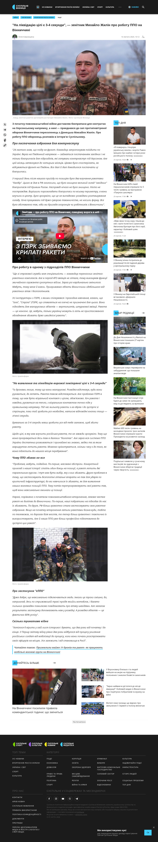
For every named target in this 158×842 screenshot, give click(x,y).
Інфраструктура (130, 767)
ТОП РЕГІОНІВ (26, 17)
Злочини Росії (104, 780)
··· (119, 7)
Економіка (52, 763)
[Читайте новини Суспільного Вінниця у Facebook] (49, 798)
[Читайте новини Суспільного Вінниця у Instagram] (56, 798)
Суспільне (80, 812)
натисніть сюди (81, 814)
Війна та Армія (79, 784)
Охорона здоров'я (81, 767)
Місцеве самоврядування (81, 775)
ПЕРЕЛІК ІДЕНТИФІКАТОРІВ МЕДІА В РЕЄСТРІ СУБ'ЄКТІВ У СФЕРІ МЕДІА (26, 829)
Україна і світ (88, 7)
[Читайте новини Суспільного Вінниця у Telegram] (76, 798)
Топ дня (126, 784)
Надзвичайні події (132, 763)
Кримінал (102, 759)
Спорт (100, 7)
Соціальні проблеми (133, 780)
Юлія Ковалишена (26, 37)
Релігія (75, 780)
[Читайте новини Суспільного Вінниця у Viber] (69, 798)
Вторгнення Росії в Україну (67, 7)
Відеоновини (104, 784)
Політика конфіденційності (26, 814)
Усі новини (47, 7)
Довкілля (51, 767)
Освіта (75, 763)
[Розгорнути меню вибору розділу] (37, 7)
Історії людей (129, 774)
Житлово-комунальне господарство (108, 768)
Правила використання (24, 810)
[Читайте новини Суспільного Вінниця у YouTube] (62, 798)
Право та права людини (54, 775)
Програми (17, 823)
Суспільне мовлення (23, 806)
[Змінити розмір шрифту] (143, 37)
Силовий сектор (105, 774)
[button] (5, 124)
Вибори (101, 763)
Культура (110, 7)
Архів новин (18, 801)
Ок (148, 832)
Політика (51, 780)
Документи (18, 819)
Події (59, 17)
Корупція (76, 759)
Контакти (17, 797)
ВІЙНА (16, 17)
